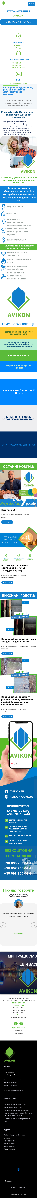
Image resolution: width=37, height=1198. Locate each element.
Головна (14, 1187)
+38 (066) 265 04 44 (18, 63)
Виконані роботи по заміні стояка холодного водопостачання (18, 640)
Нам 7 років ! (8, 510)
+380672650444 (9, 1143)
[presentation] (3, 925)
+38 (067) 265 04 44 (18, 65)
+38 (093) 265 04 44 (18, 67)
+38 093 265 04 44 (18, 873)
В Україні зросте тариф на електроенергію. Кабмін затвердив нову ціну (14, 568)
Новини (22, 1187)
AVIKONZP (17, 791)
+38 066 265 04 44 (18, 863)
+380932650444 (9, 1146)
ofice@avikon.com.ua (18, 1017)
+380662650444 (9, 1141)
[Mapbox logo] (9, 1181)
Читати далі (8, 521)
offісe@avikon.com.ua (16, 1090)
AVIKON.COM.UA (21, 796)
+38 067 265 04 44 (18, 868)
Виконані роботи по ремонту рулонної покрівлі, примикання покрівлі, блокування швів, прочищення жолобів (17, 701)
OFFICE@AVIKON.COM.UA (18, 83)
